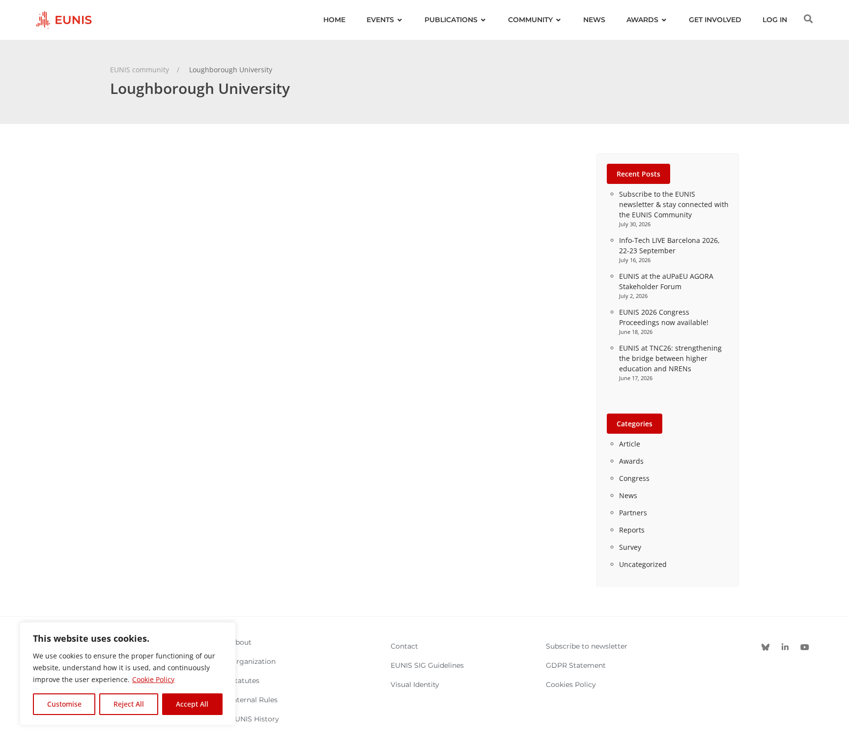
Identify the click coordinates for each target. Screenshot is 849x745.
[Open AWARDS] (664, 20)
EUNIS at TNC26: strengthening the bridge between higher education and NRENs (670, 358)
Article (629, 443)
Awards (631, 461)
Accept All (192, 704)
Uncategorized (643, 564)
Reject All (128, 704)
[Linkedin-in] (785, 647)
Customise (64, 704)
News (628, 495)
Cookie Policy (153, 679)
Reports (632, 530)
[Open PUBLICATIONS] (483, 20)
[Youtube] (805, 647)
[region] (128, 673)
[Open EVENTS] (399, 20)
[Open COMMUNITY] (558, 20)
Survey (630, 547)
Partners (633, 512)
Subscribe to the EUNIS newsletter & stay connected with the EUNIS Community (674, 204)
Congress (634, 478)
